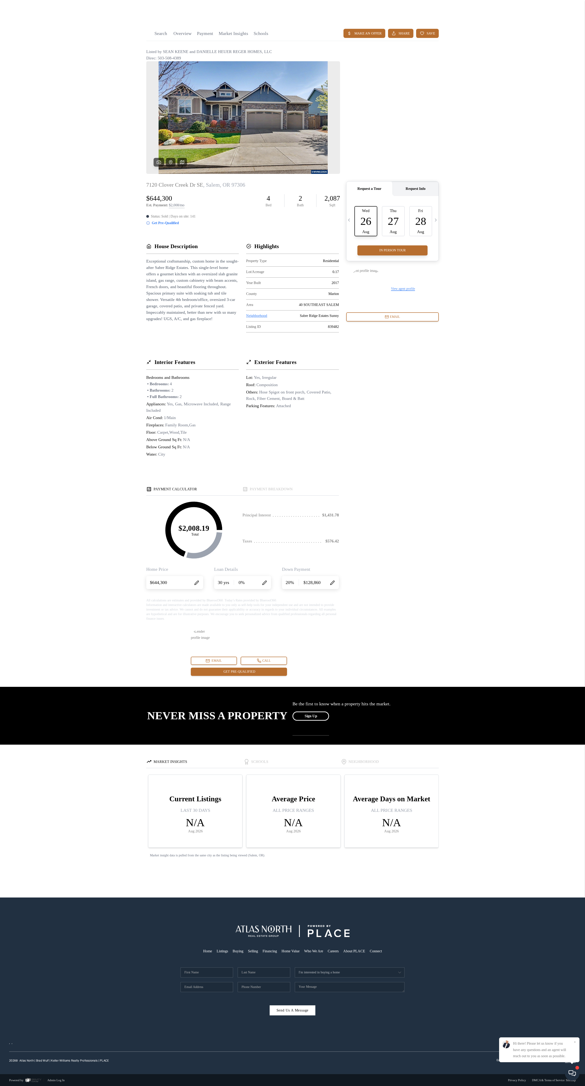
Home (207, 951)
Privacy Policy (517, 1080)
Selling (253, 951)
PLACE (104, 1060)
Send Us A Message (293, 1010)
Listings (222, 951)
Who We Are (313, 951)
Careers (333, 951)
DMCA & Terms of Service (548, 1080)
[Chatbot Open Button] (572, 1073)
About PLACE (354, 951)
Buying (238, 951)
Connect (376, 951)
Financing (270, 951)
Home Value (291, 951)
